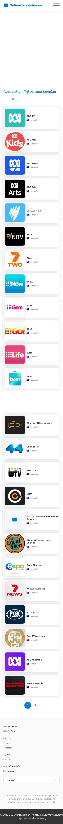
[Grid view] (13, 99)
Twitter (6, 743)
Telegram (7, 747)
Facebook (8, 738)
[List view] (6, 99)
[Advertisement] (31, 47)
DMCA (6, 759)
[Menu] (56, 5)
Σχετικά (6, 754)
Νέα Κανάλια (9, 731)
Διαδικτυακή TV (10, 726)
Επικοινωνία (8, 771)
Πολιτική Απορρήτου (12, 766)
